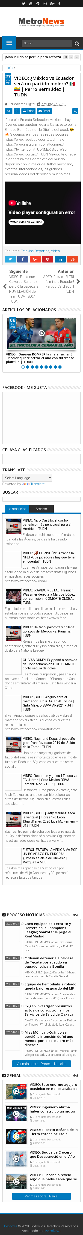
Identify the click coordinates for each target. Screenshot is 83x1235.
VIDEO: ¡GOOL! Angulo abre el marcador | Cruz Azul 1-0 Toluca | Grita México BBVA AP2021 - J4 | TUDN (48, 703)
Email (46, 111)
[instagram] (45, 3)
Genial (14, 1075)
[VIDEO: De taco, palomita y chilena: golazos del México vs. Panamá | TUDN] (13, 633)
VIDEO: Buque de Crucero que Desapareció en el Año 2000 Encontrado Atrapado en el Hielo (52, 1158)
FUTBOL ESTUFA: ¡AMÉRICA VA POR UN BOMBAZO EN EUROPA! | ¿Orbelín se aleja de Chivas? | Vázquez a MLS (50, 856)
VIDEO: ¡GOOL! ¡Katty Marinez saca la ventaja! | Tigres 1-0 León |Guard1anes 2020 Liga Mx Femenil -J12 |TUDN (50, 819)
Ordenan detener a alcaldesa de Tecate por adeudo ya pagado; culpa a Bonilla (49, 962)
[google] (52, 3)
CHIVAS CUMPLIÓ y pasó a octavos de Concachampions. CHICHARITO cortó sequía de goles (50, 664)
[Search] (77, 43)
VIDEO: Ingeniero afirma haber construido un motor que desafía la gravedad (53, 1111)
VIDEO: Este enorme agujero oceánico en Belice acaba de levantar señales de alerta (53, 1088)
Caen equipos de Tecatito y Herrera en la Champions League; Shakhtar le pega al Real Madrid (48, 929)
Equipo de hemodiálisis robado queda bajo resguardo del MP (51, 986)
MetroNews (52, 1231)
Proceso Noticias (26, 914)
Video (55, 251)
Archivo (41, 509)
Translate (37, 484)
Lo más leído (17, 509)
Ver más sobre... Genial (41, 1196)
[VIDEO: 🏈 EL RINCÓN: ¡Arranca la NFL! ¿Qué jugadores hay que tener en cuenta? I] (13, 559)
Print (30, 111)
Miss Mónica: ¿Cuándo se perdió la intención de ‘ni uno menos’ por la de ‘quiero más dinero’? (49, 1038)
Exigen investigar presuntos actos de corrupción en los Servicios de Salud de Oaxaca (49, 1010)
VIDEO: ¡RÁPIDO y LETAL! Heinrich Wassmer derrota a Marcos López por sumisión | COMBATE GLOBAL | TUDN (49, 596)
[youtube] (31, 3)
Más (75, 915)
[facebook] (59, 3)
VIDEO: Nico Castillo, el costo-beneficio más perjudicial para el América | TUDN (47, 524)
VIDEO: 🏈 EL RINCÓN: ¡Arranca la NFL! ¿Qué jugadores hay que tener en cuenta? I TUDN (49, 557)
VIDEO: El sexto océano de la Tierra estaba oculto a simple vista (54, 1133)
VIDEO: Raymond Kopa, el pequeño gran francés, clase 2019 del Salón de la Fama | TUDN (49, 743)
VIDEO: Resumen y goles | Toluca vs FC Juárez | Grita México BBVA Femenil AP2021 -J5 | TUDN (50, 780)
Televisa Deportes (35, 251)
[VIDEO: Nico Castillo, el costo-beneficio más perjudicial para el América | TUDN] (13, 526)
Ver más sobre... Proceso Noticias (41, 1064)
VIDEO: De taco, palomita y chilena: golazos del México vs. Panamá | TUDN (49, 631)
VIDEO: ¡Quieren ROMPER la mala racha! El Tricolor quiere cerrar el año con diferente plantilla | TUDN (40, 358)
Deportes (10, 1226)
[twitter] (24, 3)
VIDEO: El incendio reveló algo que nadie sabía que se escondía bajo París (53, 1178)
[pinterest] (38, 3)
